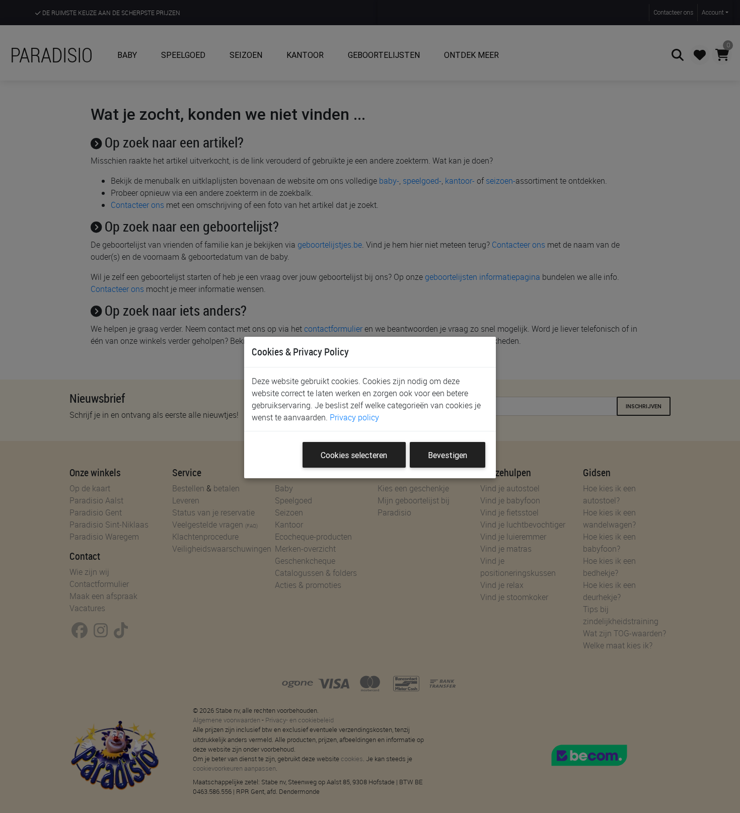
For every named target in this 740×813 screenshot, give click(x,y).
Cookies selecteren (354, 455)
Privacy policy (354, 417)
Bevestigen (447, 455)
